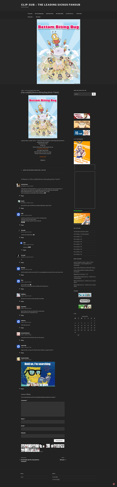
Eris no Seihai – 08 (78, 241)
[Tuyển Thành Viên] (82, 224)
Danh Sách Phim (49, 13)
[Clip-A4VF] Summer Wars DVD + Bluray (86, 267)
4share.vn (42, 160)
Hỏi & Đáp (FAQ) (59, 13)
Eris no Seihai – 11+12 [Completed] (81, 234)
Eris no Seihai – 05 (78, 249)
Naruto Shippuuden (39, 13)
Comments (55, 479)
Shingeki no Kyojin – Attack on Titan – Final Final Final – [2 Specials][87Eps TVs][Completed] (84, 264)
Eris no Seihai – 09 (78, 239)
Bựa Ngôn (38, 16)
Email (23, 425)
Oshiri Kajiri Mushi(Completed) (32, 170)
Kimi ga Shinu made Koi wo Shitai (81, 231)
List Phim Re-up (69, 13)
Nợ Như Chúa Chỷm (34, 90)
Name (23, 418)
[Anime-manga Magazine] (82, 163)
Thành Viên (78, 13)
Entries (55, 477)
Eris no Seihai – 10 (78, 236)
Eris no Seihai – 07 (78, 244)
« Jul (78, 334)
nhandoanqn (24, 184)
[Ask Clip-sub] (82, 135)
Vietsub (43, 170)
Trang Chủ (30, 13)
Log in (22, 477)
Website (23, 433)
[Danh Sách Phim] (82, 118)
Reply (22, 195)
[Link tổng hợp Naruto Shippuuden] (82, 127)
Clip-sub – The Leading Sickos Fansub (50, 4)
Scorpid (23, 255)
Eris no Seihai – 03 (78, 254)
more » (41, 451)
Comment (24, 400)
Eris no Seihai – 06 (78, 246)
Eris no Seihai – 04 (78, 251)
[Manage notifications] (114, 484)
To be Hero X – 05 (84, 274)
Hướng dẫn (30, 16)
